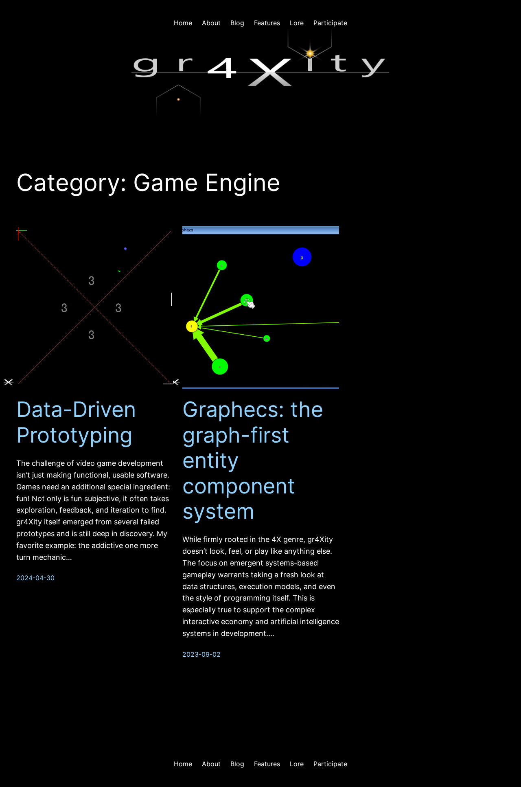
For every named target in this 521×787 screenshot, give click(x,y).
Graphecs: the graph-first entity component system (252, 460)
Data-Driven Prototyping (76, 422)
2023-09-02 (201, 654)
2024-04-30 (35, 578)
